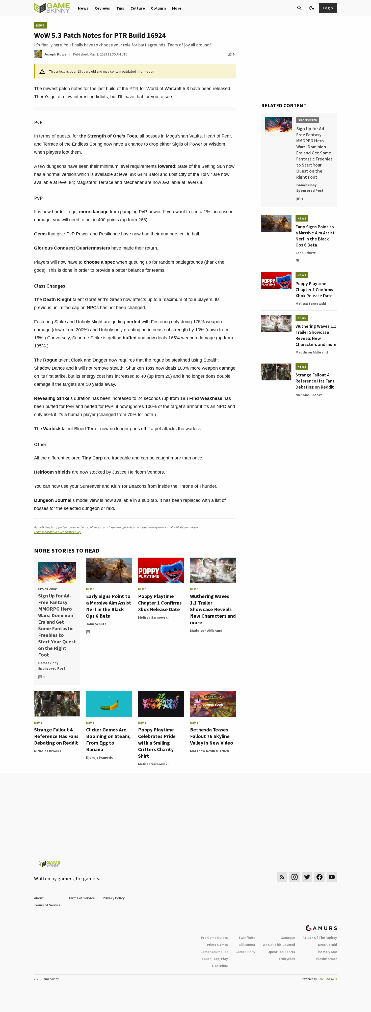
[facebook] (319, 877)
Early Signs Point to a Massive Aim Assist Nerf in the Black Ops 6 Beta (108, 606)
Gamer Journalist (214, 951)
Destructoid (327, 944)
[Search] (300, 8)
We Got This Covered (279, 944)
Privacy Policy (114, 898)
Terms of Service (81, 898)
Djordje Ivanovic (99, 757)
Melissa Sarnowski (153, 617)
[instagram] (294, 877)
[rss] (282, 877)
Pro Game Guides (214, 937)
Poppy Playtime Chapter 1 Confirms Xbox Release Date (160, 602)
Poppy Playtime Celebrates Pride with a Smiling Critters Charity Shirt (157, 742)
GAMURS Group (327, 979)
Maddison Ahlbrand (206, 630)
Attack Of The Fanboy (320, 937)
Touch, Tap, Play (215, 958)
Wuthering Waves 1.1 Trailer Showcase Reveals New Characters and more (213, 609)
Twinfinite (246, 937)
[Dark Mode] (312, 8)
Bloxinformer (326, 958)
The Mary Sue (326, 951)
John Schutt (96, 624)
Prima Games (217, 944)
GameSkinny (245, 951)
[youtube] (332, 877)
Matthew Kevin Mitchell (209, 751)
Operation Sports (281, 951)
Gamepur (288, 937)
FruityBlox (287, 958)
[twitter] (307, 877)
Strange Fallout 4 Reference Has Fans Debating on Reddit (56, 736)
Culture (137, 8)
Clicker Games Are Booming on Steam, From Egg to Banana (108, 739)
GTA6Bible (220, 966)
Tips (120, 8)
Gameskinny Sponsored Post (51, 666)
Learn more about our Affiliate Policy (57, 532)
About (39, 898)
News (83, 8)
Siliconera (247, 944)
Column (158, 8)
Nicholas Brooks (47, 751)
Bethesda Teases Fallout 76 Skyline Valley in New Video (211, 736)
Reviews (102, 8)
